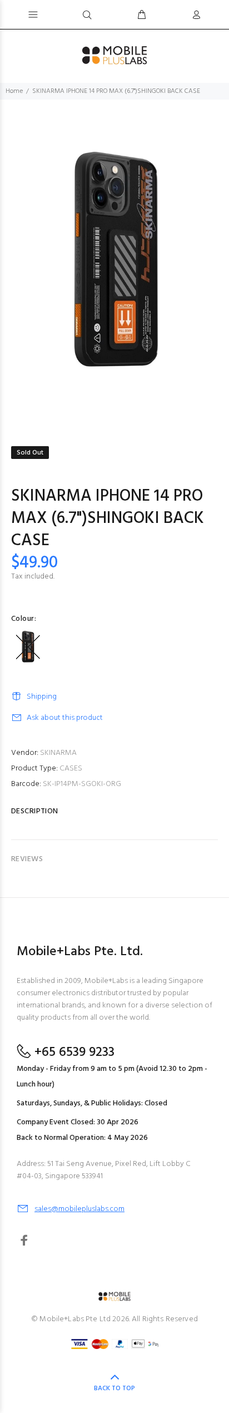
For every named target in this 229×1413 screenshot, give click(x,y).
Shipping (42, 696)
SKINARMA (58, 753)
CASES (70, 768)
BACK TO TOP (114, 1388)
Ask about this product (65, 718)
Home (14, 91)
